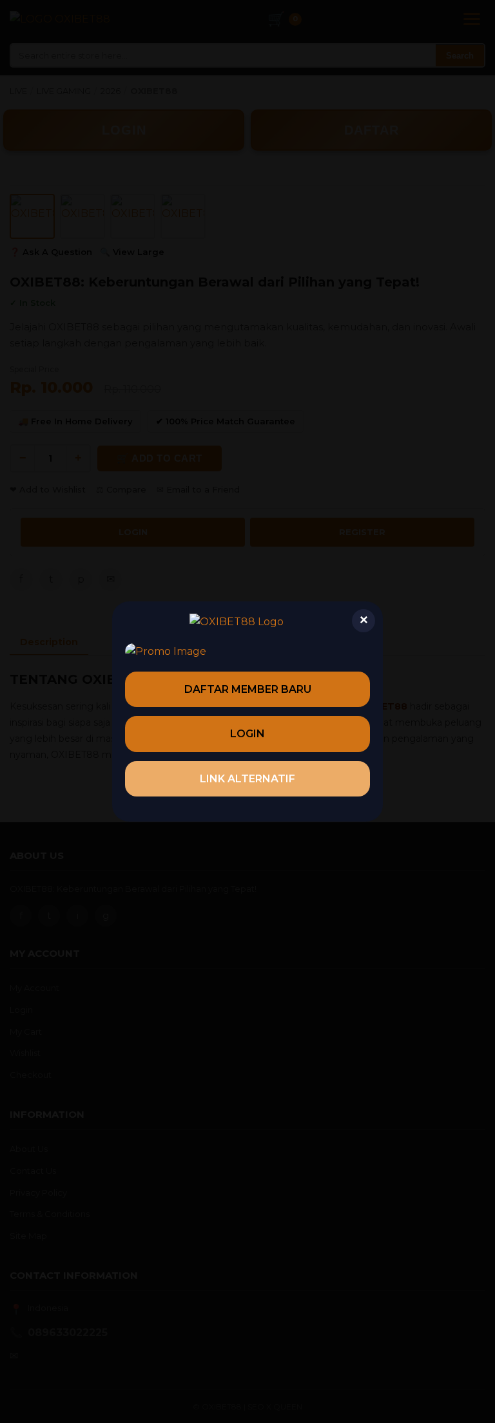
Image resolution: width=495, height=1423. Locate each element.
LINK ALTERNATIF (247, 779)
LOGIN (247, 734)
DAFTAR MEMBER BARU (247, 689)
